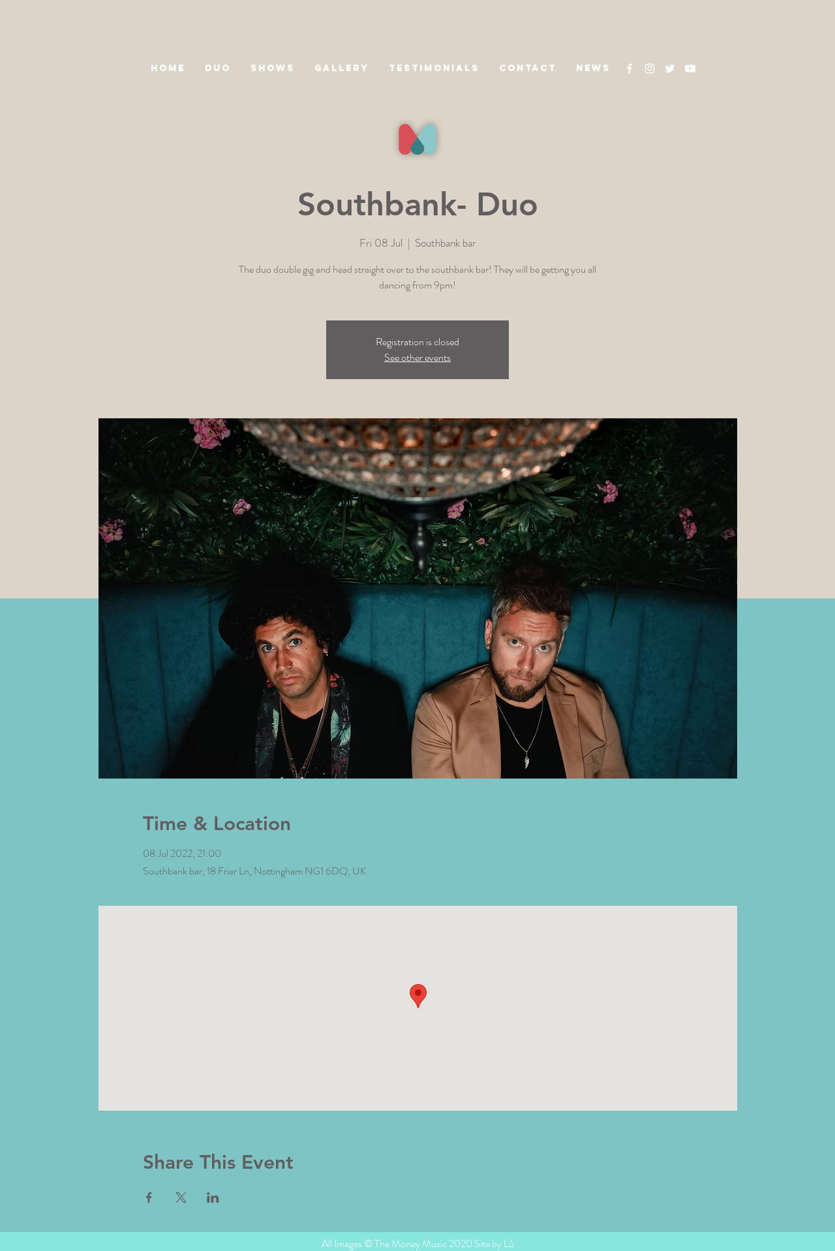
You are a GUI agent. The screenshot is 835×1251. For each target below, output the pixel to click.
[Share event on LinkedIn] (213, 1197)
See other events (417, 357)
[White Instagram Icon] (649, 68)
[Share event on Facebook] (149, 1197)
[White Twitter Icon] (669, 68)
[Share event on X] (181, 1197)
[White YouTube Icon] (690, 68)
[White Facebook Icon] (629, 68)
